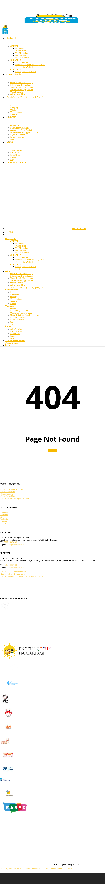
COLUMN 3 (15, 264)
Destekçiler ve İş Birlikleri (25, 267)
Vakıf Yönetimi (21, 257)
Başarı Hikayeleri (17, 320)
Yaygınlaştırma (16, 299)
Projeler (13, 292)
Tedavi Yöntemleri (7, 491)
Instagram (4, 512)
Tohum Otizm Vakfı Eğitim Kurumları (15, 498)
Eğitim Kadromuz (17, 317)
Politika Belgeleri (22, 253)
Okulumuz (14, 308)
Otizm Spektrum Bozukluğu (21, 273)
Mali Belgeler (20, 250)
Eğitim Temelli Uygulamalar (21, 276)
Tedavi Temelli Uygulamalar (21, 280)
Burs (12, 322)
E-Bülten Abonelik (17, 331)
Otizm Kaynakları (17, 285)
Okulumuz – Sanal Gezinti (21, 313)
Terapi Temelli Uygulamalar (21, 278)
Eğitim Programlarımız (19, 310)
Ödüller (13, 297)
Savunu (13, 303)
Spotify (3, 524)
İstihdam (13, 301)
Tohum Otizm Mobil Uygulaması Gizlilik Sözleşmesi (21, 576)
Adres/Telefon (16, 329)
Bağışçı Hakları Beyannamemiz (13, 574)
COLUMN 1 (15, 241)
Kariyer (13, 336)
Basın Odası (15, 334)
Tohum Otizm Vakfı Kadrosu (27, 262)
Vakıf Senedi (20, 246)
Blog (12, 338)
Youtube (3, 521)
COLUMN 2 (15, 255)
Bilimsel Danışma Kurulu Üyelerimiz (30, 260)
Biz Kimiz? (20, 243)
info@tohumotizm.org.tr (17, 544)
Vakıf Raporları (21, 248)
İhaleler (18, 269)
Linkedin (4, 519)
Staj (11, 324)
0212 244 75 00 (10, 565)
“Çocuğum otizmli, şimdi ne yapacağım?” (27, 287)
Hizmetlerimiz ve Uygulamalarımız (24, 315)
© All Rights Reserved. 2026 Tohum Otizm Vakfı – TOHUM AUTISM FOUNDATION (36, 869)
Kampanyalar (15, 294)
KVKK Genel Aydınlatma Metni (13, 572)
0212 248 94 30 (10, 542)
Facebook (4, 514)
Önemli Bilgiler (16, 283)
